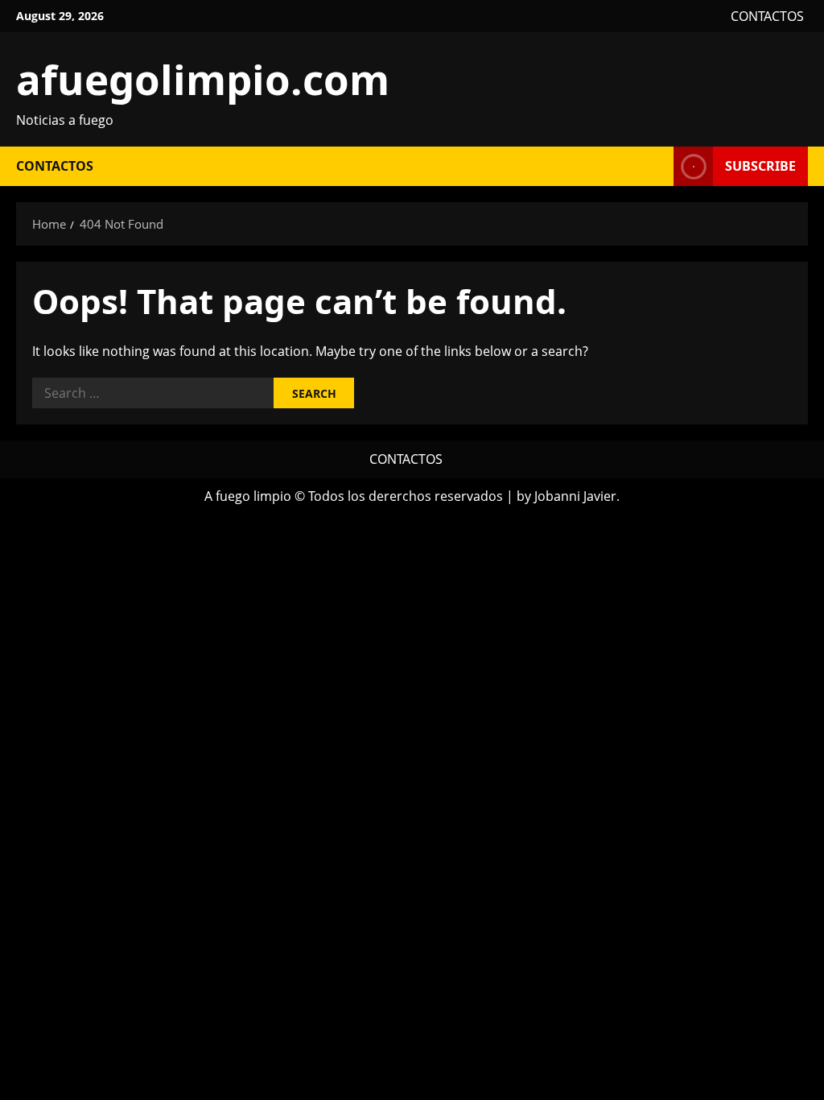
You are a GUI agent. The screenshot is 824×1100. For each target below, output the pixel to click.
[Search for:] (153, 393)
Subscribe (760, 166)
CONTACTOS (767, 16)
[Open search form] (656, 166)
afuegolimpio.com (202, 79)
